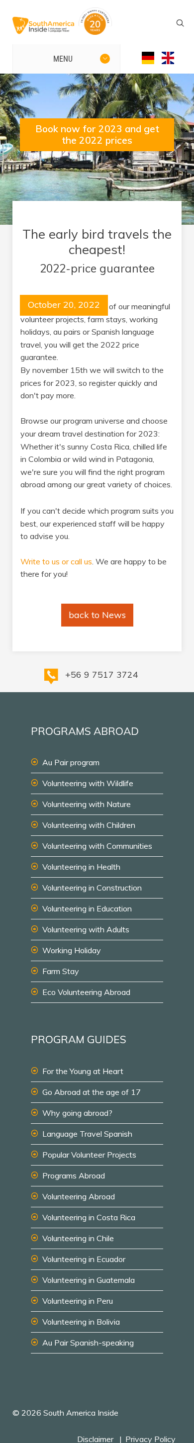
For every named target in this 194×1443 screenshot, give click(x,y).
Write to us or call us (56, 561)
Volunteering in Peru (77, 1301)
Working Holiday (71, 950)
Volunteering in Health (81, 867)
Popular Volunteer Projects (89, 1155)
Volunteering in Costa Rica (88, 1217)
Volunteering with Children (88, 825)
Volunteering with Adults (85, 929)
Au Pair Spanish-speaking (88, 1343)
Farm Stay (60, 971)
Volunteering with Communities (97, 846)
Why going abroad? (77, 1113)
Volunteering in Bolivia (81, 1322)
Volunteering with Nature (86, 804)
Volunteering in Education (87, 908)
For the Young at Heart (82, 1071)
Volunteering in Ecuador (83, 1259)
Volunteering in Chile (78, 1238)
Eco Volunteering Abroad (86, 992)
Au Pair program (70, 762)
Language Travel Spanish (87, 1134)
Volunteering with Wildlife (87, 783)
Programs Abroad (73, 1175)
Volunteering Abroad (78, 1196)
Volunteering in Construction (92, 888)
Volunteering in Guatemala (88, 1280)
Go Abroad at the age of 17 (91, 1092)
